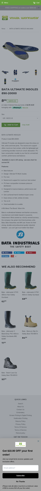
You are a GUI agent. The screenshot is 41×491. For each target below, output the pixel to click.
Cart (37, 2)
